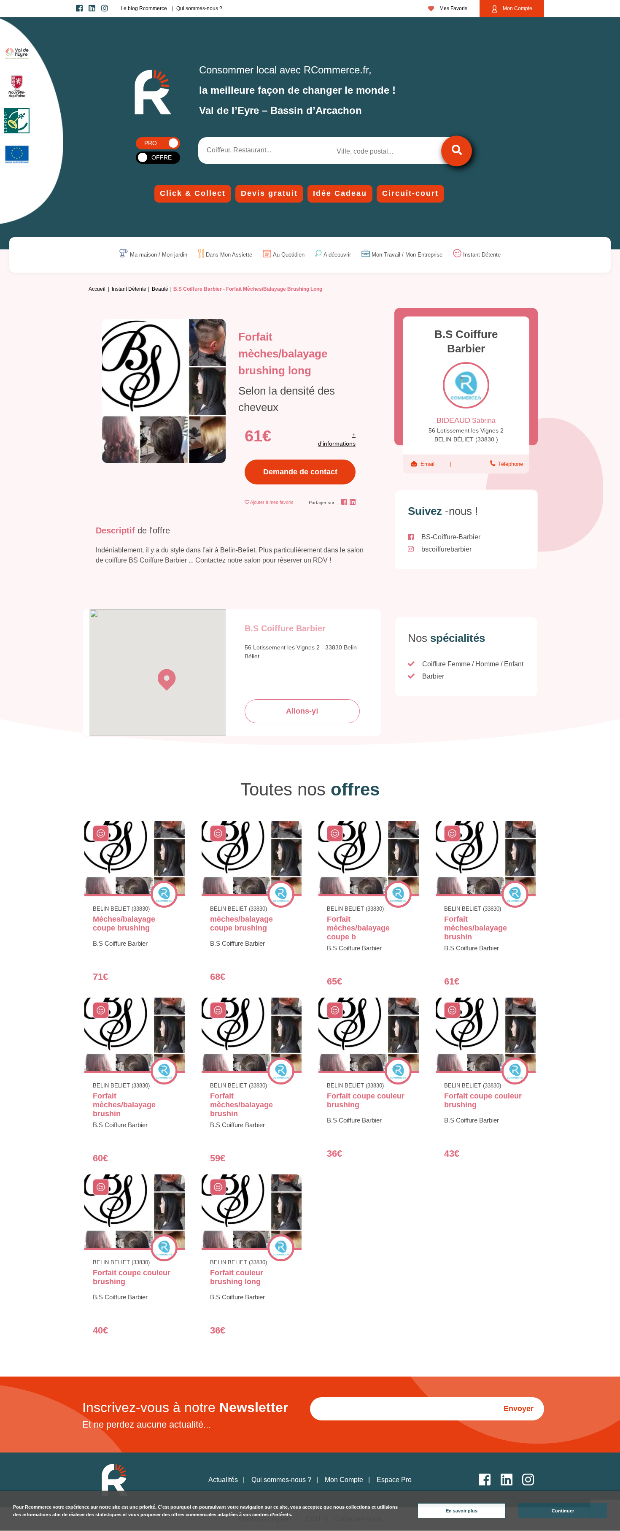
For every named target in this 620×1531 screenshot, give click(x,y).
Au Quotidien (289, 255)
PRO (150, 143)
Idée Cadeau (340, 193)
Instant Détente (482, 255)
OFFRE (161, 157)
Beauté (160, 289)
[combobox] (378, 150)
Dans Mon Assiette (229, 255)
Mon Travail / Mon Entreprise (407, 255)
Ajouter (272, 502)
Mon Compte (516, 8)
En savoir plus (461, 1510)
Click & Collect (193, 193)
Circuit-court (410, 193)
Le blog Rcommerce (144, 8)
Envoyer (519, 1408)
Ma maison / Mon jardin (158, 255)
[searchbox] (372, 151)
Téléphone (509, 464)
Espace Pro (394, 1479)
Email (427, 464)
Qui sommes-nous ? (199, 8)
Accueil (97, 289)
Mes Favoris (452, 8)
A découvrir (337, 255)
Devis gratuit (269, 193)
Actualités (223, 1479)
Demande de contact (300, 472)
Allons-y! (302, 711)
